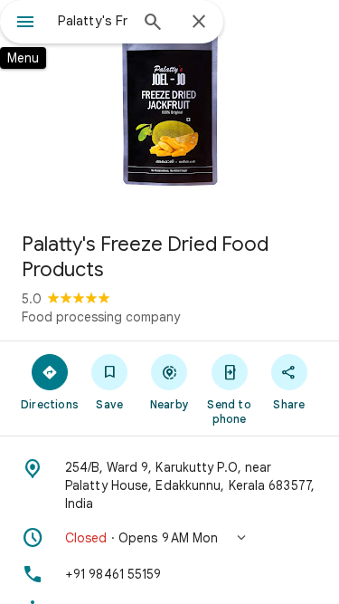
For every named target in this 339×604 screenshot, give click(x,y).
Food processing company (101, 317)
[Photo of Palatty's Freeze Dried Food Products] (169, 108)
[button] (169, 538)
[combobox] (92, 21)
